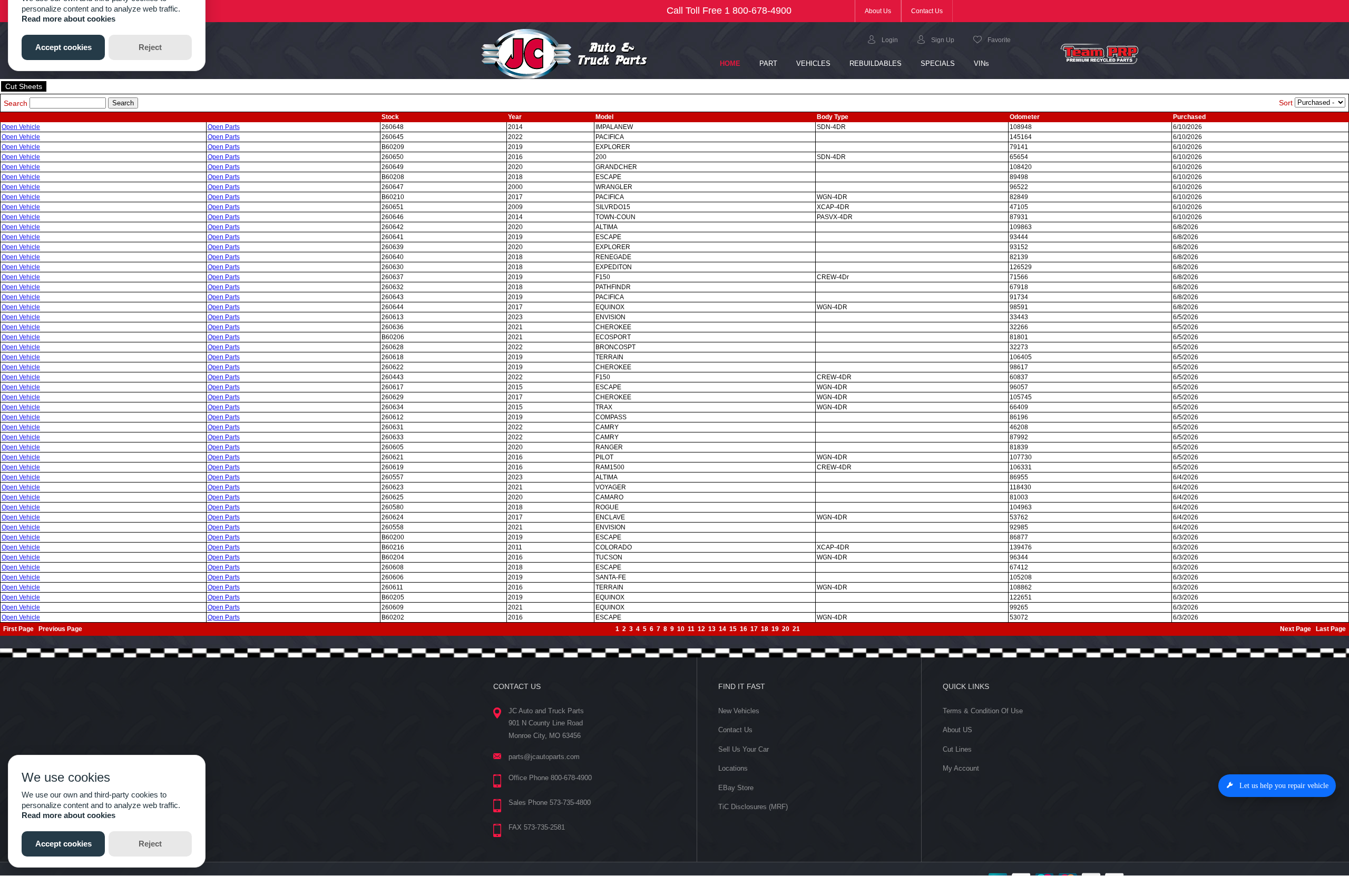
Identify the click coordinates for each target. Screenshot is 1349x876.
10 (681, 629)
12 (701, 629)
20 (785, 629)
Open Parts (224, 127)
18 (764, 629)
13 (712, 629)
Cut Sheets (23, 86)
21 (796, 629)
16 (743, 629)
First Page (18, 629)
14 (722, 629)
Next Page (1295, 629)
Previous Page (60, 629)
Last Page (1331, 629)
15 (733, 629)
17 (754, 629)
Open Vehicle (21, 127)
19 (775, 629)
